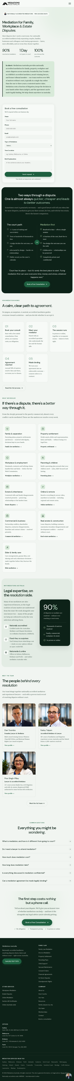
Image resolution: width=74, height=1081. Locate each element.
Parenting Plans (43, 960)
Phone (7, 125)
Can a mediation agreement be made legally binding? (36, 881)
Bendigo (57, 1065)
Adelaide (31, 1062)
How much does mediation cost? (36, 857)
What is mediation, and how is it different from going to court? (36, 841)
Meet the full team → (37, 803)
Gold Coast (46, 1062)
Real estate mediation (49, 536)
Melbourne (11, 1062)
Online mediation (47, 505)
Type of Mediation (11, 142)
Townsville (29, 1065)
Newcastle (54, 1062)
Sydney (4, 1062)
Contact (41, 1016)
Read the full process (14, 388)
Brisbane (19, 1062)
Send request (28, 174)
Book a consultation (45, 1019)
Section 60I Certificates (9, 1001)
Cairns (23, 1065)
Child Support (43, 964)
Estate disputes (11, 505)
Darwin (17, 1065)
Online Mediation (7, 998)
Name (6, 116)
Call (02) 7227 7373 (12, 961)
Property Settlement (45, 956)
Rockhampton (21, 1068)
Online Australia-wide (9, 1005)
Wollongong (63, 1062)
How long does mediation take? (36, 865)
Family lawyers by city (46, 1005)
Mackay (13, 1068)
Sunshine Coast (48, 1065)
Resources (42, 1001)
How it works (43, 994)
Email (6, 133)
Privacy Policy (65, 1073)
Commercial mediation (13, 536)
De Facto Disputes (44, 978)
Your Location (9, 150)
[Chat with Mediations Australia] (69, 1076)
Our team (42, 1008)
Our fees (41, 998)
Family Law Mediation (45, 949)
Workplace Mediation (9, 990)
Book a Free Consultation (37, 284)
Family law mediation (13, 447)
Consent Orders (44, 971)
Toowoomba (38, 1065)
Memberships (43, 1012)
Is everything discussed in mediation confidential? (36, 873)
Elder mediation (11, 568)
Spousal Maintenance (45, 967)
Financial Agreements (45, 974)
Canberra (38, 1062)
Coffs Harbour (65, 1065)
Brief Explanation (10, 159)
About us (41, 990)
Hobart (11, 1065)
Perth (24, 1062)
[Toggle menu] (70, 3)
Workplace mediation (13, 476)
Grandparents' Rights (45, 982)
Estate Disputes (7, 994)
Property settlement (48, 447)
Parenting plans (47, 476)
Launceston (5, 1068)
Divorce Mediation (44, 953)
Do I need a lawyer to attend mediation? (36, 849)
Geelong (4, 1065)
